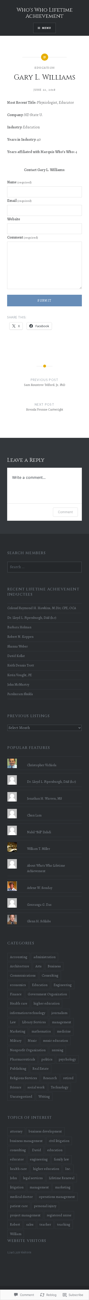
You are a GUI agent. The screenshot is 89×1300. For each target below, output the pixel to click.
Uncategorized (21, 1096)
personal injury (45, 1206)
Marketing (17, 1031)
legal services (33, 1178)
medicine (64, 1031)
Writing (44, 1096)
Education (44, 68)
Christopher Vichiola (41, 765)
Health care (18, 1003)
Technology (59, 1087)
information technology (27, 1012)
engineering (39, 1159)
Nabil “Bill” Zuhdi (39, 832)
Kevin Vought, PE (19, 675)
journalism (59, 1012)
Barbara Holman (19, 627)
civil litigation (59, 1140)
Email (19, 200)
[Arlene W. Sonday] (44, 881)
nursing (57, 1050)
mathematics (41, 1031)
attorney (16, 1131)
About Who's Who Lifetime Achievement (46, 868)
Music (32, 1040)
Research (50, 1078)
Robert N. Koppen (20, 636)
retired (68, 1078)
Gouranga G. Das (39, 904)
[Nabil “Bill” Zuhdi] (44, 826)
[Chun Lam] (44, 809)
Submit (44, 300)
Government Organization (47, 994)
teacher (45, 1224)
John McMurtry (18, 684)
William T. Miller (38, 848)
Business (54, 966)
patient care (19, 1206)
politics (46, 1059)
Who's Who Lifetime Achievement (45, 13)
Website (13, 219)
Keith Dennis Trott (20, 665)
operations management (57, 1196)
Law (13, 1022)
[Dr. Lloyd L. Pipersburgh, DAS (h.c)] (44, 775)
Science (15, 1087)
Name (19, 182)
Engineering (63, 985)
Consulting (50, 975)
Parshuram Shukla (20, 694)
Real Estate (41, 1068)
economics (18, 985)
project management (25, 1215)
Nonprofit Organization (28, 1050)
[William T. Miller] (44, 842)
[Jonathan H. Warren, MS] (44, 792)
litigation (16, 1187)
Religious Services (23, 1078)
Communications (23, 975)
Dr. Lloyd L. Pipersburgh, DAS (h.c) (31, 617)
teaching (63, 1224)
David (36, 1150)
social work (36, 1087)
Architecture (19, 966)
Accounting (18, 957)
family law (61, 1159)
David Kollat (16, 655)
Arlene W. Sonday (39, 887)
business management (26, 1140)
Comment (22, 237)
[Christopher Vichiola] (44, 759)
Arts (38, 966)
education (54, 1150)
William (15, 1234)
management (61, 1022)
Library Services (34, 1022)
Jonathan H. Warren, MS (44, 798)
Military (16, 1040)
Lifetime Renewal (61, 1178)
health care (18, 1168)
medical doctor (21, 1196)
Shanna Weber (17, 646)
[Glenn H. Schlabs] (44, 915)
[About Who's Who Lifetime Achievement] (44, 859)
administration (44, 957)
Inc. (68, 1168)
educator (17, 1159)
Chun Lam (34, 815)
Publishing (18, 1068)
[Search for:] (44, 567)
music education (55, 1040)
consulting (18, 1150)
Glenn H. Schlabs (39, 921)
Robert (15, 1224)
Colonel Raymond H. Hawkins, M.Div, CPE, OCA (41, 608)
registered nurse (59, 1215)
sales (29, 1224)
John (13, 1178)
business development (45, 1131)
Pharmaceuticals (22, 1059)
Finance (16, 994)
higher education (46, 1003)
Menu (46, 28)
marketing (62, 1187)
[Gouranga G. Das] (44, 898)
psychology (67, 1059)
